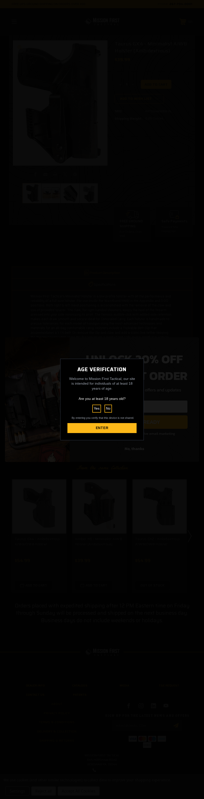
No (108, 408)
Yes (97, 408)
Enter (102, 428)
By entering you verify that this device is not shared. (103, 417)
